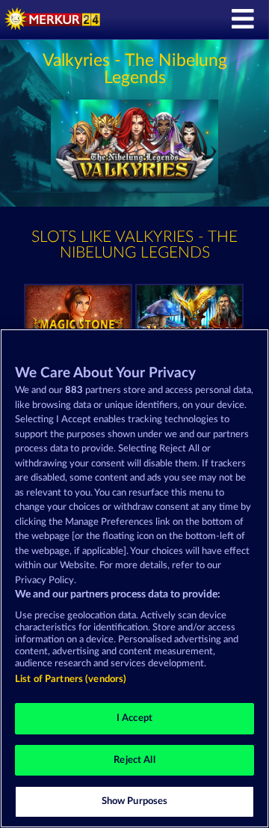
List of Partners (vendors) (70, 679)
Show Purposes (135, 801)
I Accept (134, 718)
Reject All (134, 760)
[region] (134, 578)
